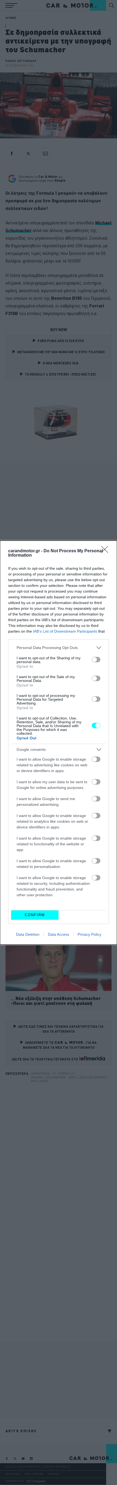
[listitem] (58, 648)
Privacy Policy (89, 934)
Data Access (58, 934)
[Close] (106, 551)
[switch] (96, 659)
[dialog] (58, 743)
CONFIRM (35, 915)
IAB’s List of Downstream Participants (65, 631)
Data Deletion (27, 934)
